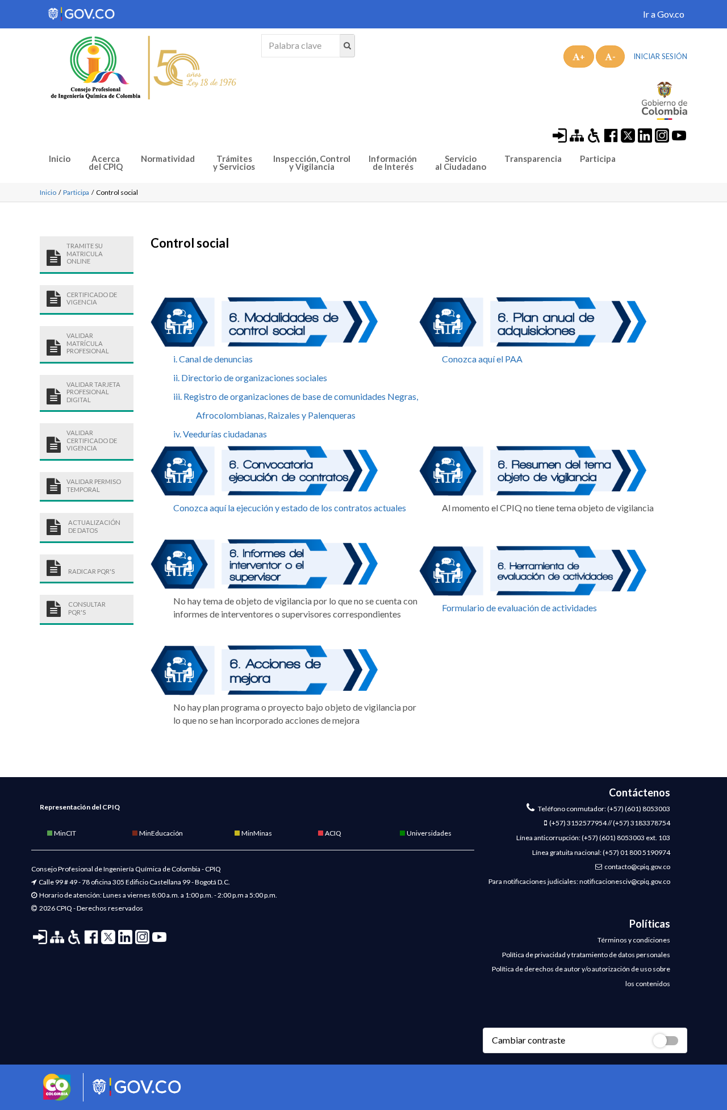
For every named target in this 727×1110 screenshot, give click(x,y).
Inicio (59, 159)
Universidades (429, 833)
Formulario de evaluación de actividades (519, 607)
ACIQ (332, 833)
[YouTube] (679, 134)
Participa (598, 159)
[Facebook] (611, 134)
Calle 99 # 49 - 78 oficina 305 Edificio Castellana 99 (114, 882)
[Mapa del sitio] (577, 134)
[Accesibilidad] (594, 134)
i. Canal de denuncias (213, 358)
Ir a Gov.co (663, 14)
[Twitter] (628, 134)
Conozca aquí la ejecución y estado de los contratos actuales (289, 507)
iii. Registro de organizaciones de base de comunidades (279, 396)
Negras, (402, 396)
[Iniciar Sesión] (560, 134)
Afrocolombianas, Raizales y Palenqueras (276, 415)
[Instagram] (662, 134)
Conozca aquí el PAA (482, 358)
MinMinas (256, 833)
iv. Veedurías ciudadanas (220, 433)
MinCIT (64, 833)
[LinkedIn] (645, 134)
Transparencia (533, 159)
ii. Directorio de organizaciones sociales (250, 377)
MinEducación (160, 833)
